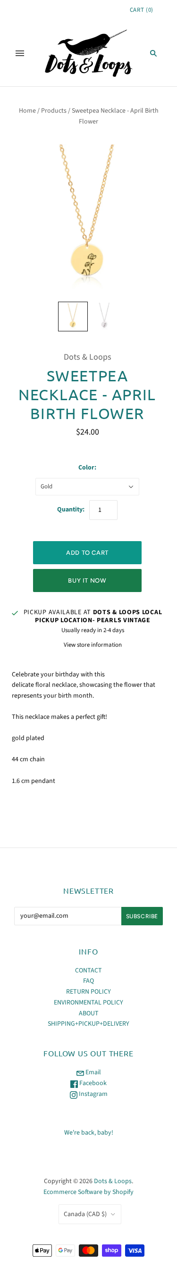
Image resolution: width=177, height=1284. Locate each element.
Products (54, 110)
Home (27, 110)
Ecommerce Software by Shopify (88, 1192)
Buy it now (87, 580)
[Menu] (19, 53)
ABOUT (89, 1013)
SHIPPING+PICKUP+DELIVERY (88, 1024)
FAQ (88, 981)
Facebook (92, 1083)
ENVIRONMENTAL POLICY (88, 1002)
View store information (93, 645)
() (141, 10)
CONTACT (88, 970)
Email (92, 1072)
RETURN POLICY (88, 991)
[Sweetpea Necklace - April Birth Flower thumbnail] (73, 316)
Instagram (92, 1094)
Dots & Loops (87, 357)
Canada (85, 1214)
